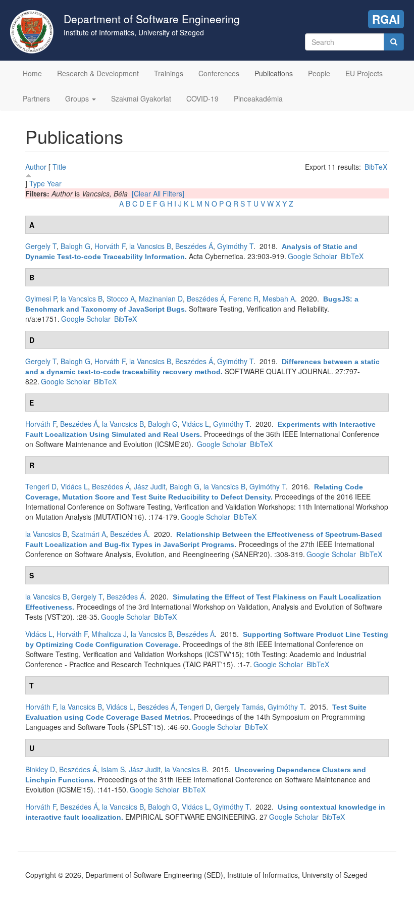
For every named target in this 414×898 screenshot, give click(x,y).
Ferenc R (243, 298)
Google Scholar (312, 256)
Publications (273, 73)
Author (35, 167)
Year (54, 183)
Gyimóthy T (235, 246)
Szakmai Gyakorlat (141, 98)
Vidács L (195, 424)
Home (32, 73)
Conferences (218, 73)
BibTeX (376, 167)
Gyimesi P (41, 298)
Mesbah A (279, 298)
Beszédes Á (194, 246)
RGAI (386, 19)
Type (37, 183)
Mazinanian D (161, 298)
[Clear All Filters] (158, 193)
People (319, 73)
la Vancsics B (150, 246)
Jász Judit (150, 486)
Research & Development (98, 73)
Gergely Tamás (239, 707)
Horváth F (109, 246)
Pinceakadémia (258, 98)
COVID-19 (202, 98)
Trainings (168, 73)
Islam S (113, 769)
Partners (36, 98)
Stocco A (121, 298)
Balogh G (75, 246)
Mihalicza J (109, 634)
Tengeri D (41, 486)
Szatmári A (88, 534)
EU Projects (364, 73)
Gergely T (41, 246)
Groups (78, 98)
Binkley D (40, 769)
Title (59, 167)
